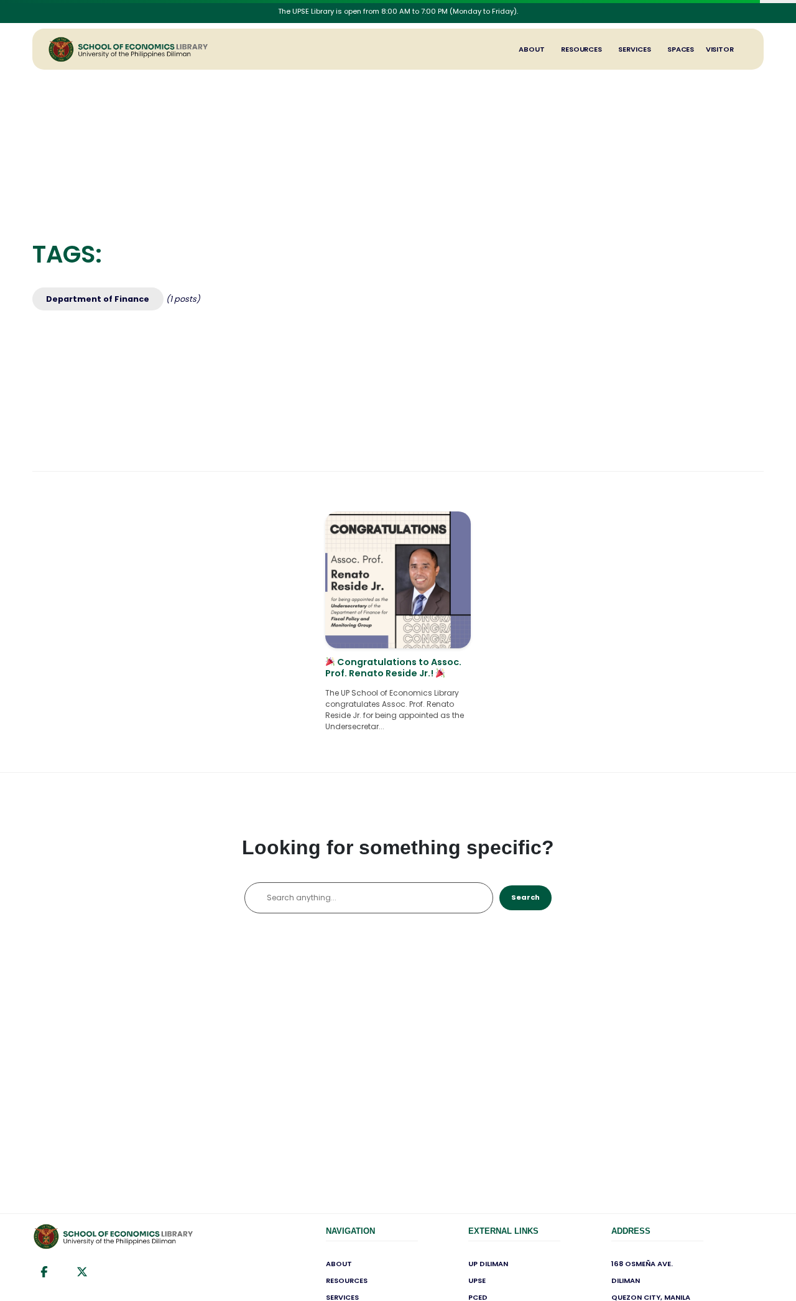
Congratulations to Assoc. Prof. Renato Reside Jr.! (393, 667)
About (532, 49)
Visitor (720, 49)
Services (634, 49)
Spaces (680, 49)
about (339, 1264)
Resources (581, 49)
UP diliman (488, 1264)
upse (477, 1280)
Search (525, 897)
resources (347, 1280)
